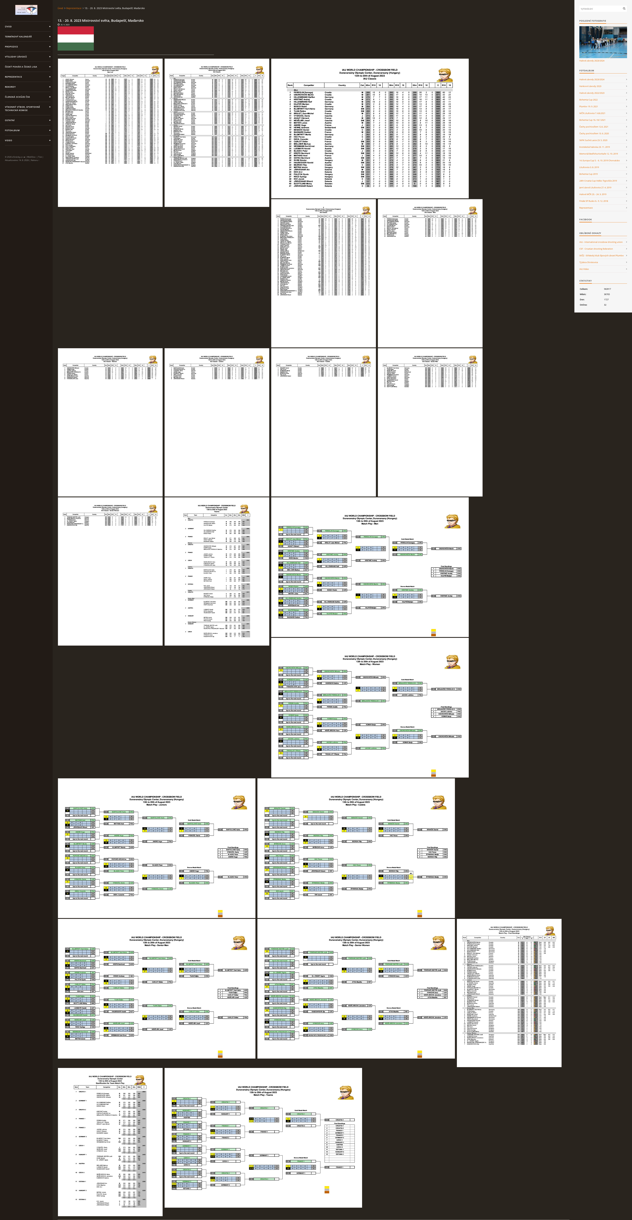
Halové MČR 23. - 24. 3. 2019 (592, 194)
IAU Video (584, 269)
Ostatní (10, 120)
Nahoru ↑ (35, 160)
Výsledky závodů (16, 56)
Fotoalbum (12, 130)
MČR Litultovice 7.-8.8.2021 (592, 113)
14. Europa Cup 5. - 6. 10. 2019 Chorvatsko (599, 160)
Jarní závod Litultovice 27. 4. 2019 (595, 187)
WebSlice (31, 157)
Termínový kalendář (18, 36)
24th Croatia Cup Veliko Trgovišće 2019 (598, 180)
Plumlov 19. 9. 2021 (588, 106)
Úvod (8, 26)
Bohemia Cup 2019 (588, 173)
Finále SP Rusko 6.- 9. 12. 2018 (593, 200)
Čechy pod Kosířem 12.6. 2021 (593, 126)
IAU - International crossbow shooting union (601, 242)
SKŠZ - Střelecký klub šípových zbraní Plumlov (601, 255)
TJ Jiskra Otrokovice (588, 262)
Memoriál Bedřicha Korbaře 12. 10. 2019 (598, 153)
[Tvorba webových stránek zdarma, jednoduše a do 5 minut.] (24, 157)
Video (8, 140)
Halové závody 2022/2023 (591, 92)
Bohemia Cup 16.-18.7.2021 (592, 119)
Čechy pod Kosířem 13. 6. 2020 (594, 133)
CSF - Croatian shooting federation (596, 248)
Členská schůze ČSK (17, 96)
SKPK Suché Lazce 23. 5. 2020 (593, 140)
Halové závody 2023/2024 (591, 60)
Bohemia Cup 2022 (588, 99)
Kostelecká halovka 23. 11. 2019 (594, 146)
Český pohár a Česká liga (21, 66)
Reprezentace (13, 76)
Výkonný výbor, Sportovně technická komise (22, 108)
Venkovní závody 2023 (590, 86)
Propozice (11, 46)
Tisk (40, 157)
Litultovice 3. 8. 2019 (589, 167)
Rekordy (10, 86)
